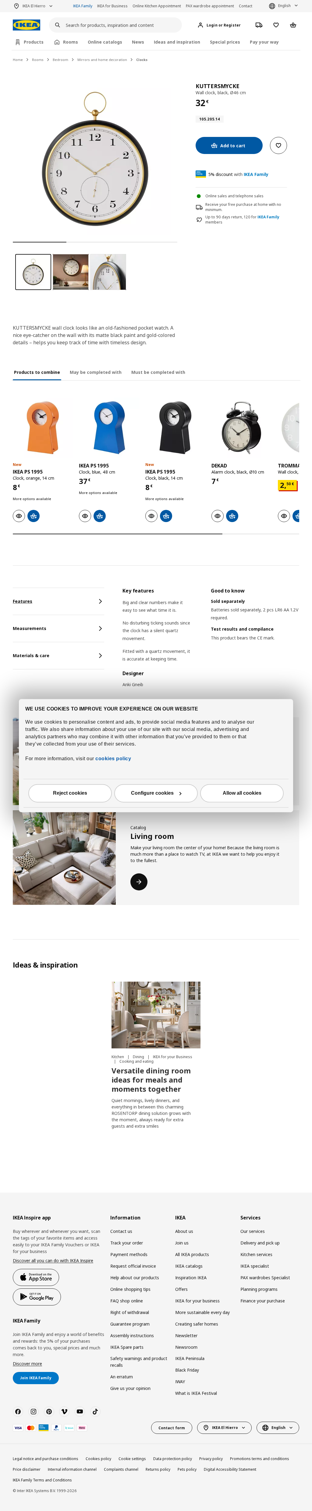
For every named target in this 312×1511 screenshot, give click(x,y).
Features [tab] (22, 601)
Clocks (141, 59)
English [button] (284, 5)
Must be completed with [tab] (158, 372)
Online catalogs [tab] (105, 42)
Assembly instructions (132, 1335)
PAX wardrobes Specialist (265, 1277)
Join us (182, 1243)
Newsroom (186, 1347)
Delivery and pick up (260, 1243)
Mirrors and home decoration (102, 59)
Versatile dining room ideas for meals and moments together (151, 1079)
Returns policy (158, 1469)
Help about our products (134, 1277)
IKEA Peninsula (189, 1358)
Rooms (38, 59)
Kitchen (118, 1056)
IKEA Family (82, 6)
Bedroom (60, 59)
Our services (252, 1231)
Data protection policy (172, 1458)
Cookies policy (98, 1458)
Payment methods (128, 1254)
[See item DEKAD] (241, 428)
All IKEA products (192, 1254)
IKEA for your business (197, 1301)
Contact (245, 6)
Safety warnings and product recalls (138, 1361)
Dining (139, 1056)
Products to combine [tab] (37, 372)
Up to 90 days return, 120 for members (242, 220)
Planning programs (259, 1289)
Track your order (126, 1243)
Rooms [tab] (70, 42)
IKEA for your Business (172, 1056)
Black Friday (187, 1370)
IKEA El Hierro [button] (34, 6)
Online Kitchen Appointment (157, 6)
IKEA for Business (112, 6)
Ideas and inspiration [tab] (177, 42)
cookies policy (113, 758)
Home (18, 59)
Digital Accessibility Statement (230, 1469)
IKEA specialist (254, 1266)
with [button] (238, 174)
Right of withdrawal (129, 1312)
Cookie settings (132, 1458)
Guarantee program (130, 1324)
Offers (181, 1289)
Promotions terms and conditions (259, 1458)
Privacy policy (211, 1458)
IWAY (180, 1381)
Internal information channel (72, 1469)
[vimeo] (64, 1411)
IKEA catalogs (189, 1266)
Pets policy (187, 1469)
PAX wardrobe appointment (210, 6)
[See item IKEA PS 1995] (43, 428)
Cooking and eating (136, 1061)
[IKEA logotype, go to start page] (26, 25)
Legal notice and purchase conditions (45, 1458)
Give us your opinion (130, 1388)
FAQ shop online (126, 1301)
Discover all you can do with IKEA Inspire (53, 1260)
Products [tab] (34, 42)
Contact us (121, 1231)
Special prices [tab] (225, 42)
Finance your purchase (262, 1301)
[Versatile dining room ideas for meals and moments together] (156, 1015)
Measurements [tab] (29, 628)
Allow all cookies (242, 793)
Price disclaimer (27, 1469)
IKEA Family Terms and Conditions (42, 1480)
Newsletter (186, 1335)
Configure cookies (152, 793)
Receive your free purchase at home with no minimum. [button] (243, 207)
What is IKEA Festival (196, 1393)
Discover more (27, 1363)
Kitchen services (256, 1254)
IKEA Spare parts (127, 1347)
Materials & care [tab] (31, 655)
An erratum (121, 1377)
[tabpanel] (210, 641)
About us (184, 1231)
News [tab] (138, 42)
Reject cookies (70, 793)
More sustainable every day (202, 1312)
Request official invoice (133, 1266)
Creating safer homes (196, 1324)
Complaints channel (121, 1469)
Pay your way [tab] (264, 42)
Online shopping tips (130, 1289)
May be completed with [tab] (96, 372)
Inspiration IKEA (191, 1277)
